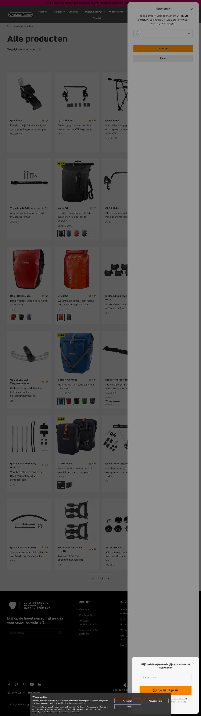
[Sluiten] (192, 663)
